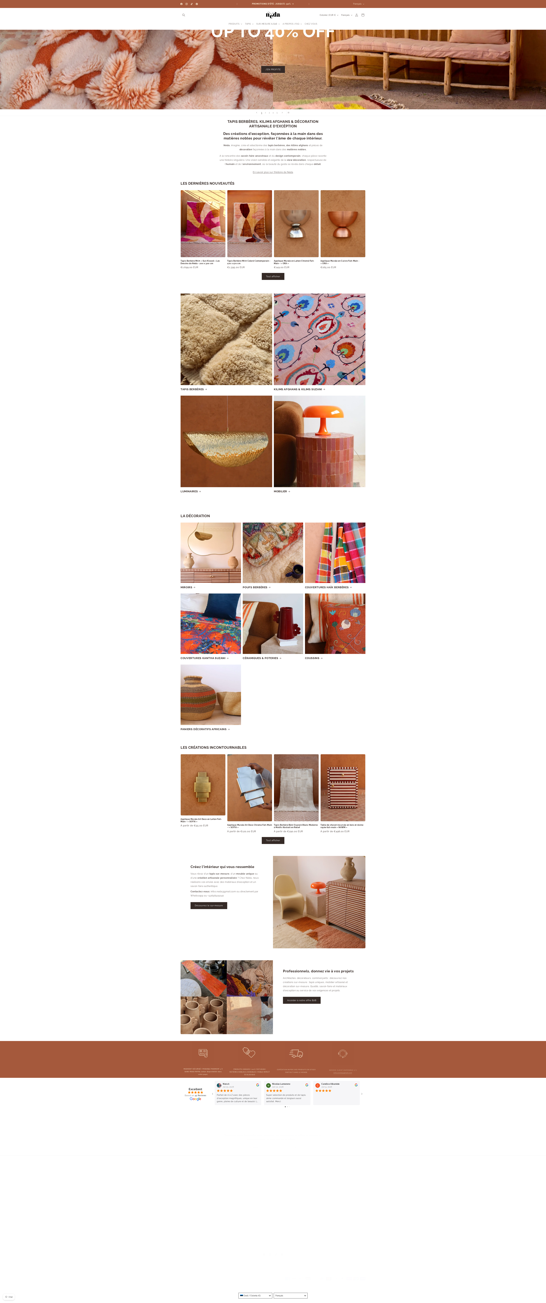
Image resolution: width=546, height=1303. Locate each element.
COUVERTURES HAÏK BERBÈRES (327, 587)
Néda (192, 1287)
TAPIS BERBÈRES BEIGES (342, 1177)
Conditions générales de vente (353, 1287)
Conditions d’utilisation (295, 1287)
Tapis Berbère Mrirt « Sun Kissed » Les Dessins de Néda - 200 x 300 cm (200, 262)
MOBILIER (280, 491)
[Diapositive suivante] (282, 112)
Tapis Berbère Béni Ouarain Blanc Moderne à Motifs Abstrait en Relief (296, 826)
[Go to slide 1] (285, 1106)
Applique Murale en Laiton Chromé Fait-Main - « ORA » (294, 262)
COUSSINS (312, 658)
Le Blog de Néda (295, 1182)
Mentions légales (358, 1289)
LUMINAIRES (189, 491)
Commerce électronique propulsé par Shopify (213, 1287)
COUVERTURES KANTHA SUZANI (203, 658)
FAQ (296, 1187)
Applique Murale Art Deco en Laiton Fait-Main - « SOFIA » (201, 820)
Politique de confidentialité (272, 1287)
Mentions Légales (295, 1177)
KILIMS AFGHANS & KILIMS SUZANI (298, 389)
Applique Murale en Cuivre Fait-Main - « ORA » (339, 262)
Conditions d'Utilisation (295, 1172)
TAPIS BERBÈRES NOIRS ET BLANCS (341, 1222)
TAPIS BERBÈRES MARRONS (342, 1192)
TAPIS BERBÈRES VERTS (341, 1212)
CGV (295, 1167)
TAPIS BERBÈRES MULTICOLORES (342, 1227)
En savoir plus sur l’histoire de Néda (273, 172)
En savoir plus (212, 1187)
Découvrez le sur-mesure (209, 905)
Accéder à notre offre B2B (301, 1000)
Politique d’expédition (315, 1287)
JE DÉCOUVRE (273, 73)
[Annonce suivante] (309, 4)
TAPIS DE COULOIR (343, 1242)
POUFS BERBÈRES (255, 587)
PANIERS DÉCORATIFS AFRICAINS (204, 729)
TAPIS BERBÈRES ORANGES (342, 1232)
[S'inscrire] (295, 1144)
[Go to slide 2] (287, 1106)
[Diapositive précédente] (257, 112)
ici (213, 1208)
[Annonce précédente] (237, 4)
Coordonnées (332, 1287)
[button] (184, 15)
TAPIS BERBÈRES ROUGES (341, 1202)
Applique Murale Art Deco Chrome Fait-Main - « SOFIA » (249, 826)
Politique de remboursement (246, 1287)
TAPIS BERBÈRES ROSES (341, 1187)
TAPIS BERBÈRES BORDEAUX (342, 1197)
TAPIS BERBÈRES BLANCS (342, 1172)
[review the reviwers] (257, 1086)
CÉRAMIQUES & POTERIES (260, 658)
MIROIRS (186, 587)
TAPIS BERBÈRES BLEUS (341, 1182)
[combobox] (255, 1295)
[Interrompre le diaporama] (289, 112)
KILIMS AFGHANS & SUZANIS (341, 1167)
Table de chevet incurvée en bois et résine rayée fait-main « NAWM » (341, 826)
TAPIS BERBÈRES (192, 389)
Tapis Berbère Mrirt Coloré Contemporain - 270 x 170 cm (248, 262)
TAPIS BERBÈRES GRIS (341, 1237)
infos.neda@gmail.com (342, 1071)
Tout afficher (273, 276)
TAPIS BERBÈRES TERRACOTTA (342, 1207)
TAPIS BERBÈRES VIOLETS (341, 1217)
